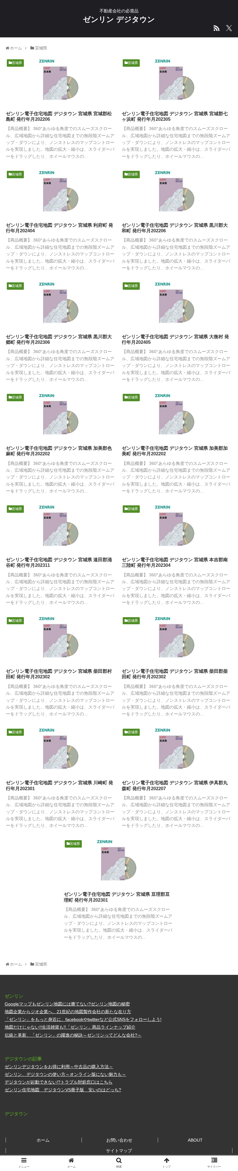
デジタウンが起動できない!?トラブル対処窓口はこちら (58, 1082)
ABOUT (195, 1140)
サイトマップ (119, 1150)
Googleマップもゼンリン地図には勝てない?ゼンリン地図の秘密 (67, 1003)
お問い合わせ (119, 1140)
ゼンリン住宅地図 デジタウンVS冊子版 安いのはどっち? (63, 1089)
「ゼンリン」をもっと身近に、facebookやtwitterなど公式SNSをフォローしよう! (83, 1019)
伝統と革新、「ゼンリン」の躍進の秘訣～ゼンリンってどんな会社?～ (73, 1035)
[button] (219, 755)
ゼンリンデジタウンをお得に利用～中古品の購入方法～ (59, 1066)
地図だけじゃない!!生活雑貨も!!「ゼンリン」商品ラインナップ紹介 (70, 1027)
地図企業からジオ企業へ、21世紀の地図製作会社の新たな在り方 (68, 1011)
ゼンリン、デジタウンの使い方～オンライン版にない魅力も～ (65, 1074)
